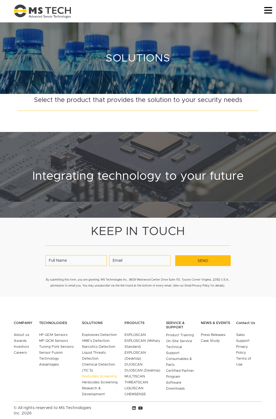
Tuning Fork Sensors (56, 347)
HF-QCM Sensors (53, 335)
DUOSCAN (134, 364)
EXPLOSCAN (135, 335)
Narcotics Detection (98, 347)
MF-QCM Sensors (53, 341)
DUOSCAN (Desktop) (142, 370)
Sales (240, 335)
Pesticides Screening (99, 376)
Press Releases (213, 335)
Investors (21, 347)
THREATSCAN (136, 382)
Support (243, 341)
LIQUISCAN (134, 388)
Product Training (180, 335)
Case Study (210, 341)
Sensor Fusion (51, 353)
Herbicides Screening (100, 382)
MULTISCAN (135, 376)
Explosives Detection (99, 335)
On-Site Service (179, 341)
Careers (20, 353)
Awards (20, 341)
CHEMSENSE (135, 394)
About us (21, 335)
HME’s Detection (96, 341)
